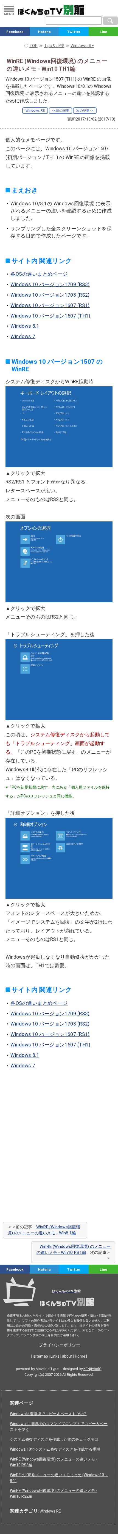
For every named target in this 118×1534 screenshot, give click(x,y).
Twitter (73, 32)
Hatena (44, 32)
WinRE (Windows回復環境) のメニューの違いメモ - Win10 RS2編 (53, 1493)
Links (55, 1356)
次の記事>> (84, 111)
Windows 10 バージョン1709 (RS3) (49, 284)
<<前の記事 (60, 111)
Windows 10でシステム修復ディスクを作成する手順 (55, 1449)
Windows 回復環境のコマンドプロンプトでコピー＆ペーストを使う (58, 1426)
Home (80, 1356)
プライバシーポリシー (59, 1344)
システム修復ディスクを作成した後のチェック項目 (54, 1439)
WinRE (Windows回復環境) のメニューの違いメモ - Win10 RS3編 (53, 1462)
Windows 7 (22, 336)
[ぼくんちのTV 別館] (59, 1308)
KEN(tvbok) (92, 1369)
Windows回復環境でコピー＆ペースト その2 (48, 1414)
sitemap (40, 1356)
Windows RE (35, 111)
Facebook (14, 32)
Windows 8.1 (24, 326)
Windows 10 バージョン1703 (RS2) (49, 295)
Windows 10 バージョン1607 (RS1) (49, 305)
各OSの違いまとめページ (39, 274)
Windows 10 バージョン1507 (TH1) (50, 316)
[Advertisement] (59, 1153)
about (67, 1356)
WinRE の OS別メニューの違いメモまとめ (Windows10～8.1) (59, 1478)
